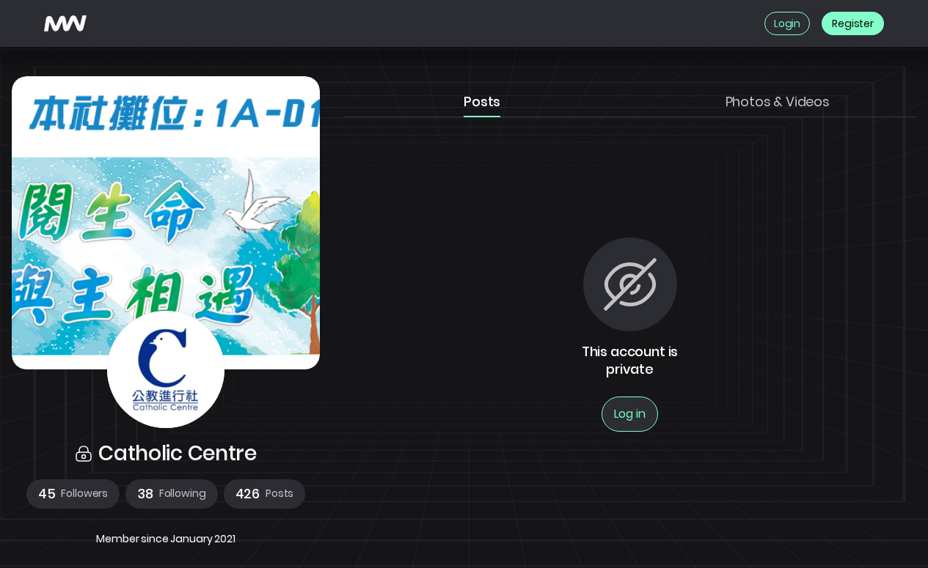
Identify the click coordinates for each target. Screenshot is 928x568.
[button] (73, 494)
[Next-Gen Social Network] (65, 23)
